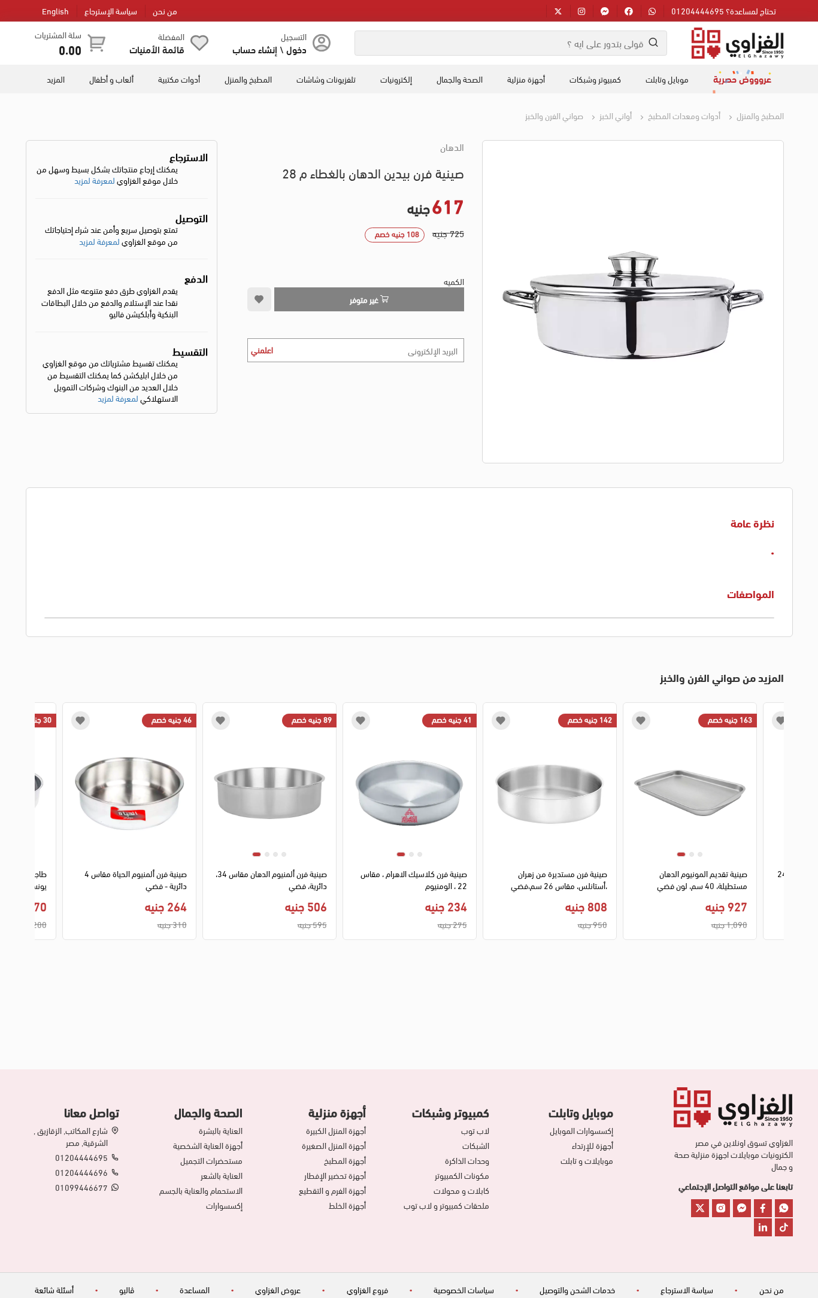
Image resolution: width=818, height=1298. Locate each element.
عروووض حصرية (742, 78)
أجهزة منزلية (526, 79)
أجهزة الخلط (347, 1205)
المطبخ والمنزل (248, 79)
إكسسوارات (224, 1205)
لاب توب (475, 1130)
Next (43, 824)
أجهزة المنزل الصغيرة (334, 1145)
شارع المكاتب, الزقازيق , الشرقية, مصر (71, 1136)
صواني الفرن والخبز (554, 115)
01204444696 (81, 1172)
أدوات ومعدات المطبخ (683, 115)
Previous (775, 824)
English (55, 10)
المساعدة (195, 1289)
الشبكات (475, 1145)
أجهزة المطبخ (345, 1160)
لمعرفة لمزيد (94, 180)
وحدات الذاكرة (467, 1160)
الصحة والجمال (460, 79)
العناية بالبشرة (221, 1130)
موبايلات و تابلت (587, 1160)
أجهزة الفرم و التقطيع (332, 1190)
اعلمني (262, 349)
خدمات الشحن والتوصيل (577, 1289)
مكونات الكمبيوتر (462, 1175)
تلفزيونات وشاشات (326, 79)
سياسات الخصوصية (464, 1289)
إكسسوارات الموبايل (581, 1130)
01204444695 (81, 1157)
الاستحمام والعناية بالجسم (201, 1190)
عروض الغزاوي (278, 1289)
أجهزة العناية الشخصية (208, 1145)
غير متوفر (365, 299)
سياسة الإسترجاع (110, 10)
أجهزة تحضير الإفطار (335, 1175)
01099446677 (81, 1187)
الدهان (452, 146)
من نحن (165, 10)
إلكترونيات (396, 79)
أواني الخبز (615, 115)
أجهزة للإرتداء (592, 1145)
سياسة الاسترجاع (687, 1289)
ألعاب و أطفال (111, 79)
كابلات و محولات (461, 1190)
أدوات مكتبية (179, 79)
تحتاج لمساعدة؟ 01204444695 (723, 10)
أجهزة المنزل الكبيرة (336, 1130)
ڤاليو (126, 1289)
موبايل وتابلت (667, 79)
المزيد (56, 79)
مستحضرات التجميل (211, 1160)
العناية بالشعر (222, 1175)
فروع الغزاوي (367, 1289)
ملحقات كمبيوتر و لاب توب (446, 1205)
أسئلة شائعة (54, 1289)
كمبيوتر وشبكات (595, 79)
